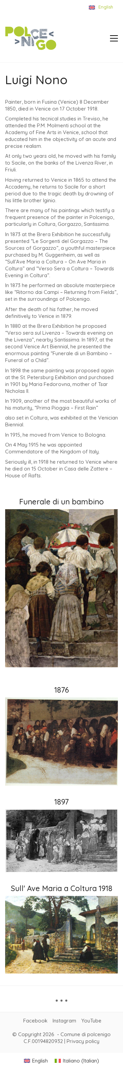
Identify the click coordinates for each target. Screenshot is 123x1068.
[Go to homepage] (30, 38)
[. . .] (61, 1003)
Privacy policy (83, 1041)
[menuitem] (35, 1060)
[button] (114, 38)
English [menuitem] (40, 1060)
